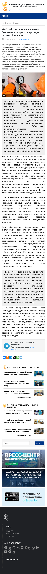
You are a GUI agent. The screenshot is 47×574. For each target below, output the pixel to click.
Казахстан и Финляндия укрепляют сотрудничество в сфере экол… (17, 412)
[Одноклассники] (7, 357)
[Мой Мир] (10, 357)
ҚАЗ (10, 10)
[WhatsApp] (17, 357)
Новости (25, 39)
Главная (9, 531)
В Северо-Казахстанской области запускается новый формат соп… (17, 430)
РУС (14, 10)
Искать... (39, 443)
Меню (5, 16)
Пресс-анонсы (12, 534)
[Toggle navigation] (42, 16)
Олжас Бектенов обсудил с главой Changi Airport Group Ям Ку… (17, 421)
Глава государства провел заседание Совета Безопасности (16, 392)
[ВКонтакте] (4, 357)
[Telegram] (21, 357)
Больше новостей (24, 397)
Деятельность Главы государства (23, 367)
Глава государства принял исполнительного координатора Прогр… (16, 383)
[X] (14, 357)
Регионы (10, 536)
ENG (18, 10)
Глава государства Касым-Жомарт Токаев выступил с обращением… (17, 373)
